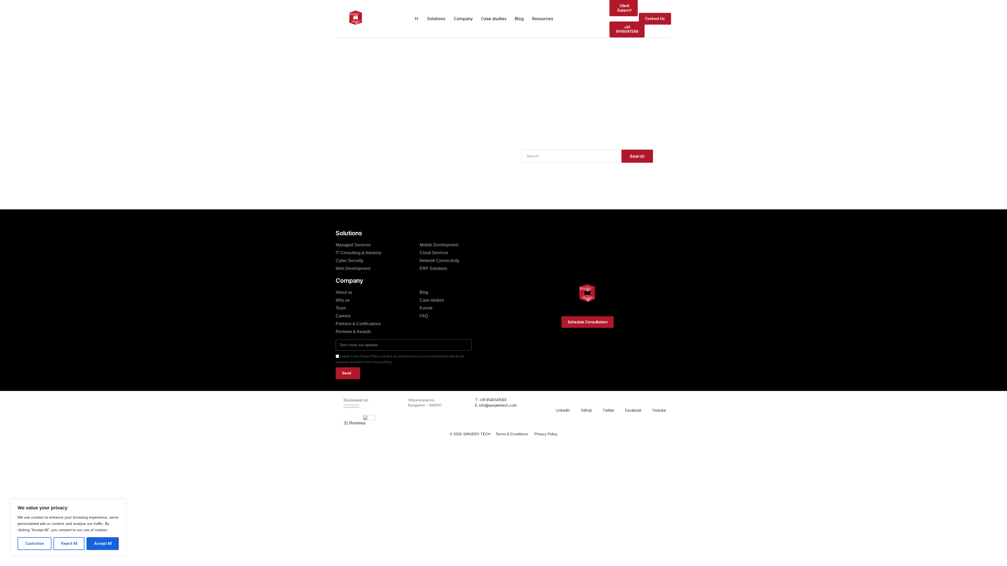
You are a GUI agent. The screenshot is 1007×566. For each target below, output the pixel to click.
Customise (34, 543)
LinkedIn (563, 410)
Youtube (659, 410)
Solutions (436, 18)
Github (586, 410)
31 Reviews (355, 423)
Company (463, 18)
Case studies (493, 18)
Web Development (353, 268)
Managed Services (353, 245)
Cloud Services (434, 253)
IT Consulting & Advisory (359, 253)
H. (417, 18)
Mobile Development (439, 245)
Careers (343, 316)
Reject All (69, 543)
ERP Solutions (433, 268)
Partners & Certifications (358, 324)
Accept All (102, 543)
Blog (519, 18)
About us (344, 292)
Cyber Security (349, 260)
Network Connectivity (439, 260)
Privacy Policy (545, 434)
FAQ (424, 316)
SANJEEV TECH (476, 434)
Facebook (633, 410)
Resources (542, 18)
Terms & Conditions (512, 434)
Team (341, 308)
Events (426, 308)
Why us (343, 300)
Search (637, 156)
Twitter (608, 410)
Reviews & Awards (353, 331)
